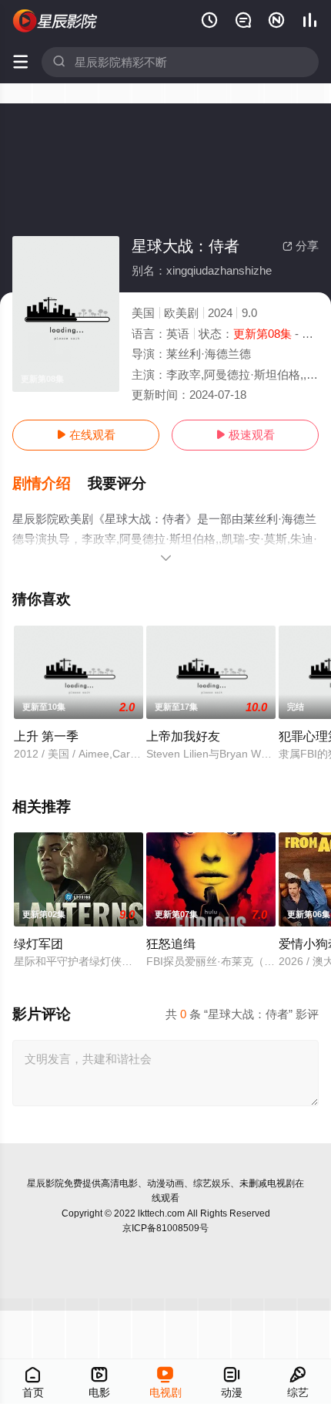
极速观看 (245, 434)
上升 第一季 (46, 736)
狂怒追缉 (171, 943)
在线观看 (85, 434)
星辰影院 (45, 1183)
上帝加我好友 (183, 736)
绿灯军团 (38, 943)
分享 (301, 245)
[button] (50, 483)
